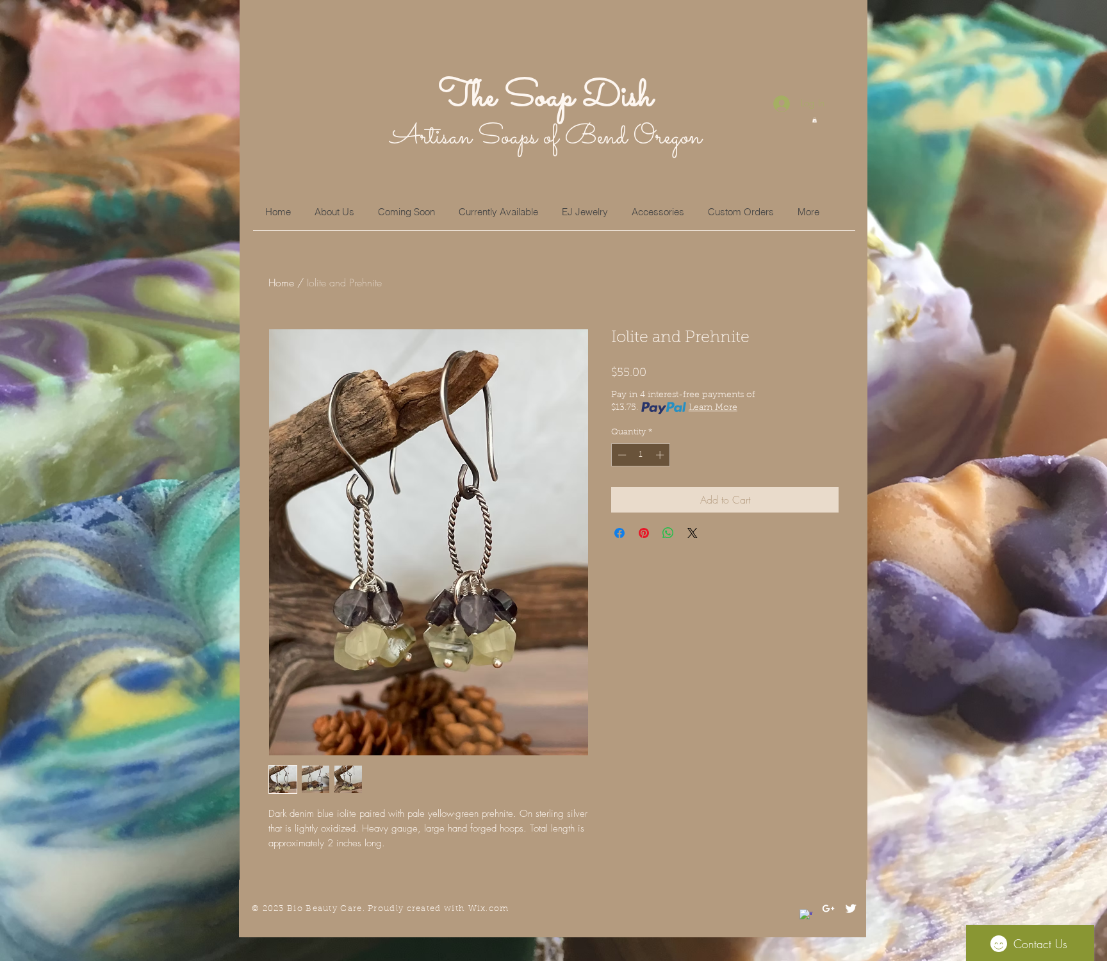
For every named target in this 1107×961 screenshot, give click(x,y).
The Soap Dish (546, 97)
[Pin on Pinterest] (644, 533)
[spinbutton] (640, 455)
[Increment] (661, 455)
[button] (814, 119)
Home (281, 282)
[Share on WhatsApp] (668, 533)
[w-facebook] (806, 915)
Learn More (713, 408)
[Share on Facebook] (619, 533)
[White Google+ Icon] (828, 908)
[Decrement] (620, 455)
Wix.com (488, 909)
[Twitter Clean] (850, 908)
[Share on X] (692, 533)
